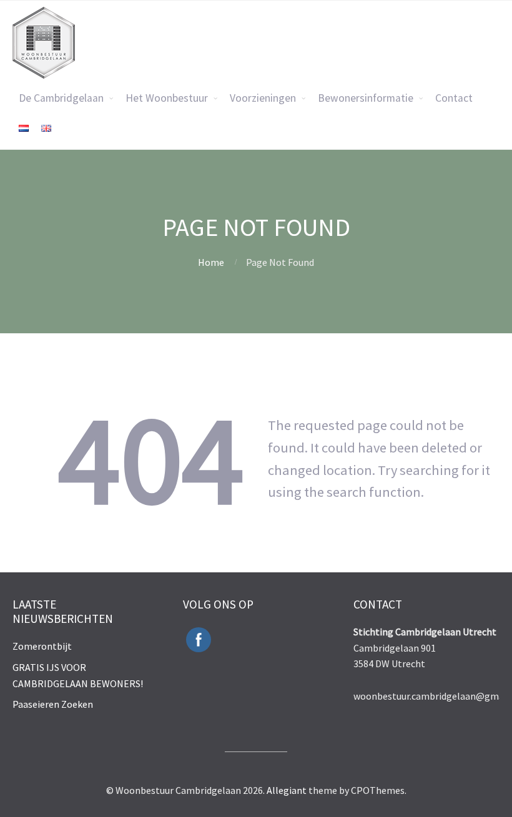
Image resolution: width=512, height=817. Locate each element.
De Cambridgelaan (61, 98)
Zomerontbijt (42, 646)
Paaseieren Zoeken (52, 704)
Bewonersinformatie (365, 98)
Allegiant (287, 790)
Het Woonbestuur (167, 98)
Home (211, 262)
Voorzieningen (263, 98)
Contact (454, 98)
